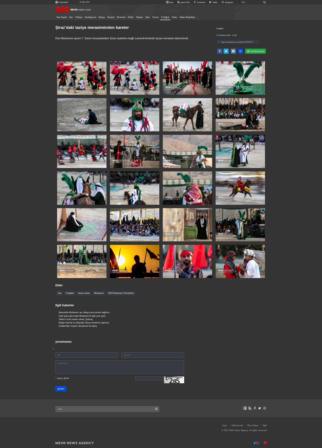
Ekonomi (121, 17)
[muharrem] (81, 78)
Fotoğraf (165, 17)
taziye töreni (84, 293)
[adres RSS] (250, 408)
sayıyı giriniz (62, 378)
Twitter (215, 2)
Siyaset (111, 17)
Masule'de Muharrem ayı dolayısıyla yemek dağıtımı (84, 312)
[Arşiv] (245, 408)
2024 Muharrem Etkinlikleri (121, 293)
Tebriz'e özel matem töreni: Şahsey (76, 319)
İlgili (265, 425)
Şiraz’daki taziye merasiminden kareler (92, 27)
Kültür (130, 17)
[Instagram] (264, 408)
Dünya (102, 17)
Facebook (200, 2)
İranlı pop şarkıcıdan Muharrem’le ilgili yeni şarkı (82, 316)
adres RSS (185, 2)
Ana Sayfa (62, 17)
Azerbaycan (90, 17)
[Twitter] (260, 408)
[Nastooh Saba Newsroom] (255, 442)
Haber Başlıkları (187, 17)
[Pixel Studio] (263, 442)
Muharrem (99, 293)
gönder (61, 388)
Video (174, 17)
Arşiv (171, 2)
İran (71, 17)
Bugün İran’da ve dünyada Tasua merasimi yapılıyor (84, 322)
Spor (147, 17)
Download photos (257, 51)
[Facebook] (255, 408)
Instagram (228, 2)
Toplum (139, 17)
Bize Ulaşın (253, 425)
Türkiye (78, 17)
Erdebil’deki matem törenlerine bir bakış (78, 326)
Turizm (155, 17)
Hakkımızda (237, 425)
